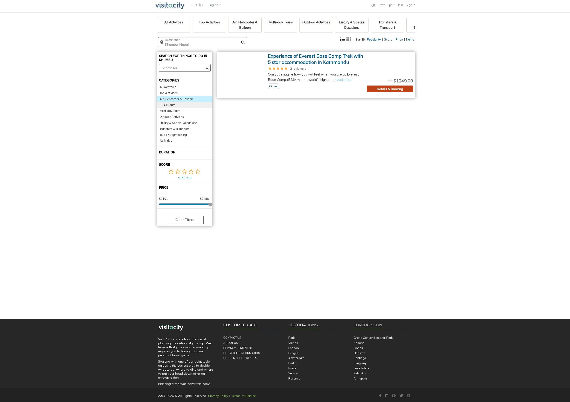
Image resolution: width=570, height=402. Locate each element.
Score (388, 39)
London (293, 348)
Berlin (292, 363)
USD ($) (196, 5)
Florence (294, 378)
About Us (230, 343)
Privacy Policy (218, 396)
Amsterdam (296, 358)
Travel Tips (385, 5)
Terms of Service (243, 396)
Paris (291, 337)
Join (400, 5)
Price (399, 39)
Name (410, 39)
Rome (292, 368)
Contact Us (232, 337)
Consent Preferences (240, 358)
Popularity (374, 39)
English (214, 5)
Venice (293, 373)
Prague (293, 353)
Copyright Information (241, 353)
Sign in (410, 5)
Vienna (293, 343)
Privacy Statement (237, 348)
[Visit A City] (171, 328)
